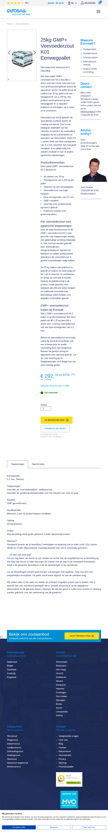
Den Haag (61, 669)
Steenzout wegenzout (17, 763)
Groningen (61, 692)
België (10, 665)
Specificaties (38, 464)
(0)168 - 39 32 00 (56, 3)
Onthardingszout (15, 751)
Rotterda (60, 665)
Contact (62, 747)
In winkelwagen (55, 420)
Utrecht (59, 673)
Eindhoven (61, 677)
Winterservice (14, 766)
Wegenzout (12, 740)
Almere (59, 681)
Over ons (63, 740)
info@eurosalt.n (87, 112)
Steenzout (12, 759)
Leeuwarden (62, 711)
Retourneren (65, 751)
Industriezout (13, 743)
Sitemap (63, 763)
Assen (59, 708)
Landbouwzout (14, 747)
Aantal (44, 405)
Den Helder (61, 696)
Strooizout (12, 736)
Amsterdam (61, 662)
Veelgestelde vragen (68, 736)
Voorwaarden (65, 755)
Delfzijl (59, 715)
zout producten (80, 636)
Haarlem (60, 688)
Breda (59, 704)
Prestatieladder (66, 766)
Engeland (11, 677)
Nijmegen (60, 700)
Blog (61, 743)
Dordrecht (61, 685)
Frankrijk (11, 673)
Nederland (12, 662)
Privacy (62, 759)
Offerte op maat (55, 428)
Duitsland (11, 669)
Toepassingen (17, 464)
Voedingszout (13, 755)
